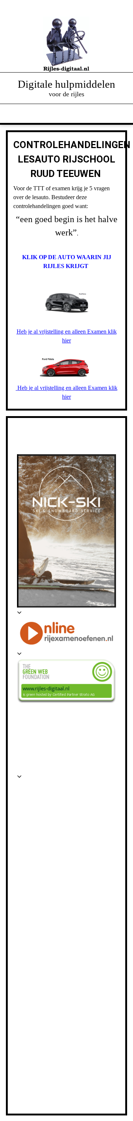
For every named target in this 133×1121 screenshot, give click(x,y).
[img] (66, 44)
